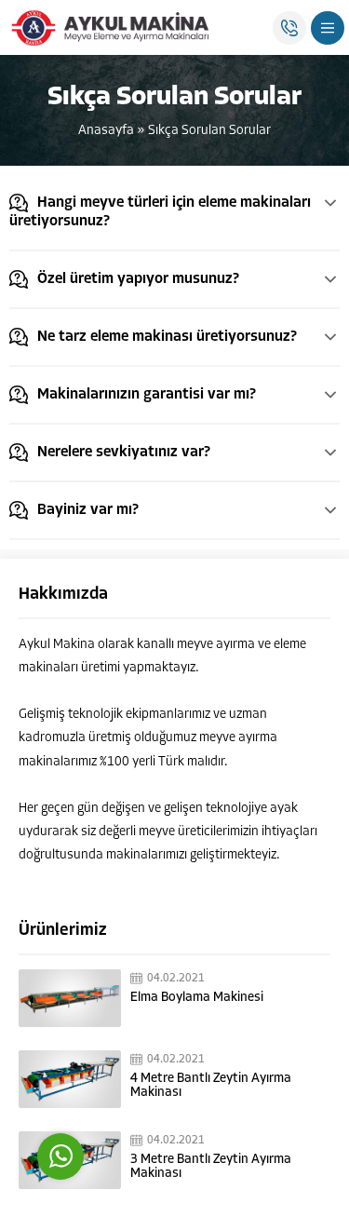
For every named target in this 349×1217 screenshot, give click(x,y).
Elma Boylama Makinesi (196, 998)
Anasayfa (106, 131)
